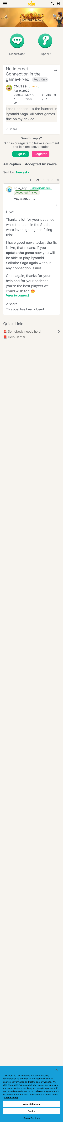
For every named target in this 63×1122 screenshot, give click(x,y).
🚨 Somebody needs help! (31, 331)
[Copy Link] (15, 103)
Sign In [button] (21, 154)
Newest (21, 173)
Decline (31, 1111)
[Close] (57, 1070)
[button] (9, 88)
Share (11, 129)
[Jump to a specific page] (57, 179)
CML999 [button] (20, 86)
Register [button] (40, 154)
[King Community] (31, 3)
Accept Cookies (31, 1104)
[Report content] (55, 70)
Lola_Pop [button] (51, 97)
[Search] (52, 3)
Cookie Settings (31, 1118)
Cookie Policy (11, 1097)
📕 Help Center (14, 337)
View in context (17, 295)
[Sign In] (58, 3)
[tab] (12, 164)
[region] (31, 1094)
